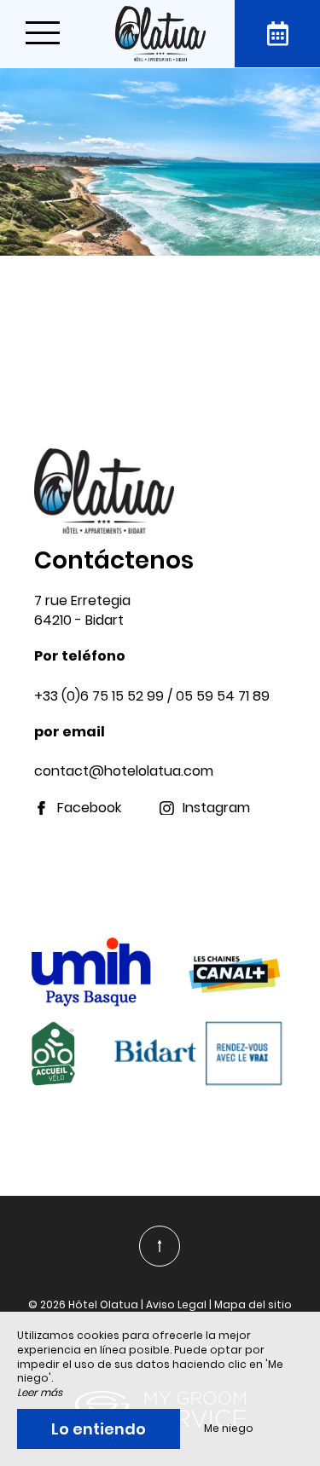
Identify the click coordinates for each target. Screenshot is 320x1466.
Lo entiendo (98, 1429)
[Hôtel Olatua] (160, 33)
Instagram (216, 808)
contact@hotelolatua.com (123, 771)
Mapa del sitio (253, 1304)
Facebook (89, 808)
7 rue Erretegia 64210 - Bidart (82, 610)
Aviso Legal (176, 1304)
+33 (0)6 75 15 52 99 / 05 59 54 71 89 (152, 696)
